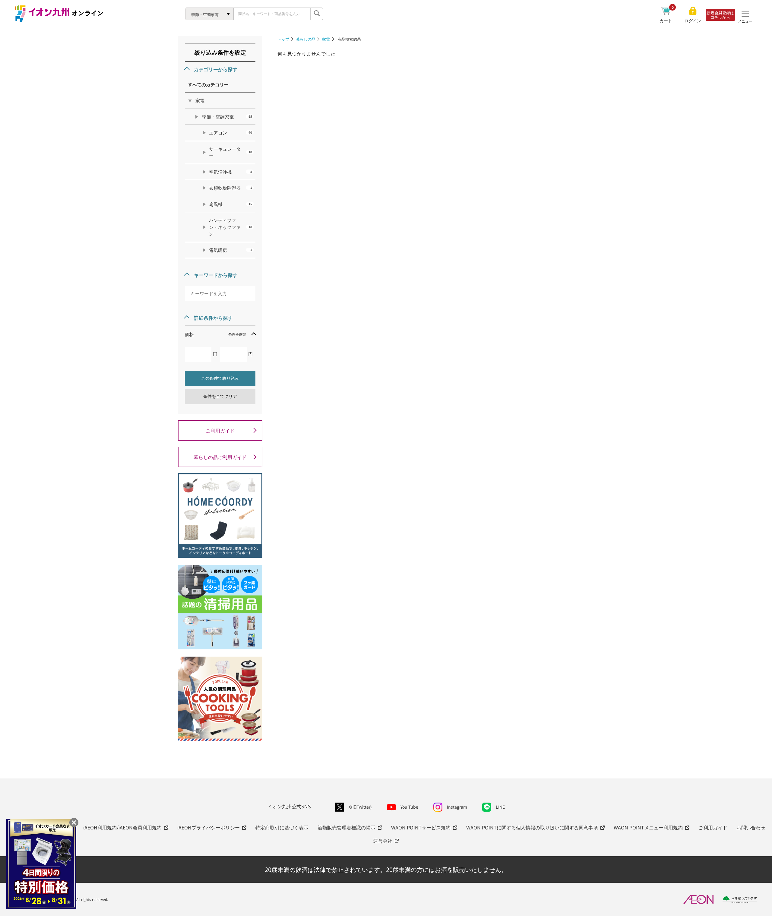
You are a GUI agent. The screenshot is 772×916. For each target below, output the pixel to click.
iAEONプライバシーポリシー (208, 827)
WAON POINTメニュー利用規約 (648, 827)
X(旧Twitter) (360, 807)
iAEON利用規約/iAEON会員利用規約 (122, 827)
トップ (283, 39)
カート (667, 20)
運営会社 (382, 840)
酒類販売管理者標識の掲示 (346, 827)
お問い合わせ (750, 827)
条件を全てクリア (220, 396)
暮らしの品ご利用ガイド (220, 457)
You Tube (409, 807)
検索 (317, 14)
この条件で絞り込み (220, 378)
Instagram (457, 807)
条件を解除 (237, 334)
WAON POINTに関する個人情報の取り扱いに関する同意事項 (532, 827)
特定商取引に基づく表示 (281, 827)
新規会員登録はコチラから (720, 15)
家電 (326, 39)
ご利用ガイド (220, 430)
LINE (500, 807)
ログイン (692, 21)
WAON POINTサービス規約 (421, 827)
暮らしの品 (305, 39)
